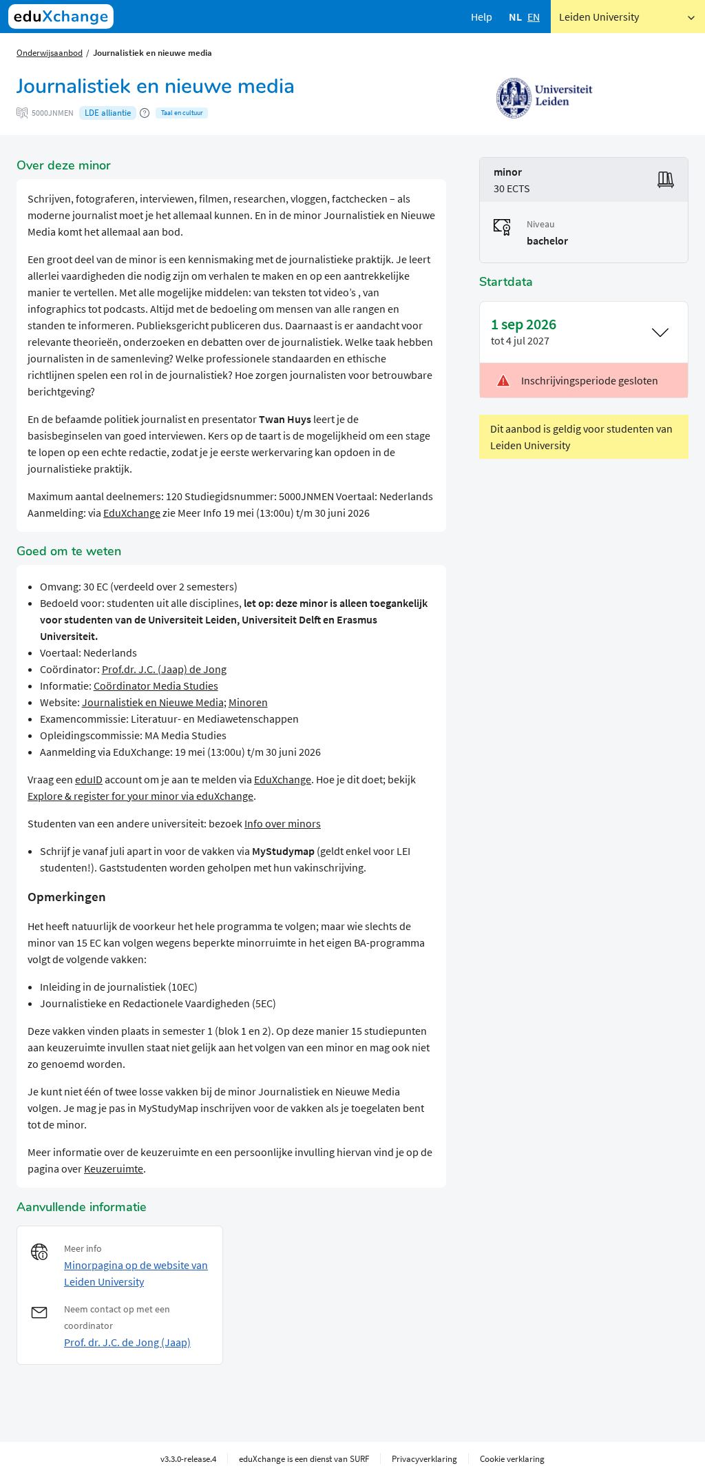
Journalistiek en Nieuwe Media (153, 702)
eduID (89, 779)
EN (533, 16)
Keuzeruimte (113, 1168)
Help (481, 16)
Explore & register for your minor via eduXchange (140, 796)
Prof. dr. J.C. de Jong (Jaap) (127, 1342)
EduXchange (131, 512)
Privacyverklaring (424, 1458)
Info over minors (282, 823)
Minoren (248, 702)
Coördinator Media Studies (156, 685)
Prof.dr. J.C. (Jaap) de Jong (164, 669)
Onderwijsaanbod (50, 52)
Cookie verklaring (512, 1458)
